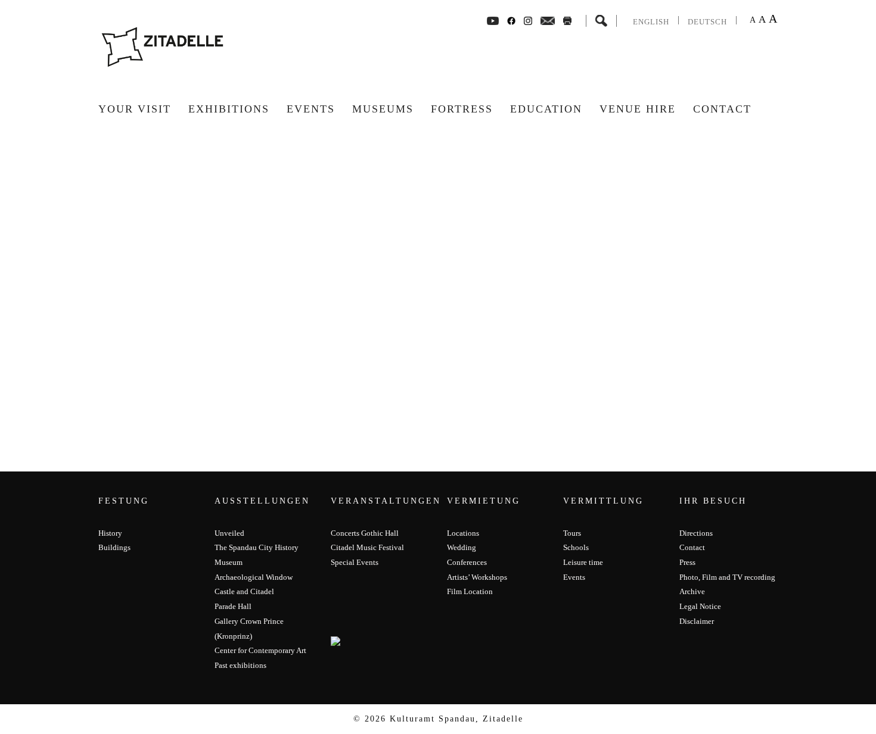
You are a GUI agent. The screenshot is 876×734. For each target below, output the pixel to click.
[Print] (567, 19)
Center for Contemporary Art (260, 650)
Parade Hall (233, 606)
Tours (572, 533)
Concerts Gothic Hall (365, 533)
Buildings (114, 547)
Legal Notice (700, 606)
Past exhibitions (240, 665)
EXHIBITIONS (228, 109)
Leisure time (583, 562)
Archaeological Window (254, 577)
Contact (722, 109)
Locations (463, 533)
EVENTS (311, 109)
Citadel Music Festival (367, 547)
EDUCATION (546, 109)
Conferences (467, 562)
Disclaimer (696, 621)
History (110, 533)
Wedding (461, 547)
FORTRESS (462, 109)
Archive (692, 591)
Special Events (354, 562)
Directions (696, 533)
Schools (576, 547)
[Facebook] (493, 19)
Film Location (470, 591)
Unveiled (229, 533)
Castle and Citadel (244, 591)
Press (687, 562)
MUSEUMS (383, 109)
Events (574, 577)
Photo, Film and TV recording (727, 577)
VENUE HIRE (637, 109)
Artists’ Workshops (477, 577)
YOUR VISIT (134, 109)
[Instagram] (528, 19)
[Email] (548, 19)
